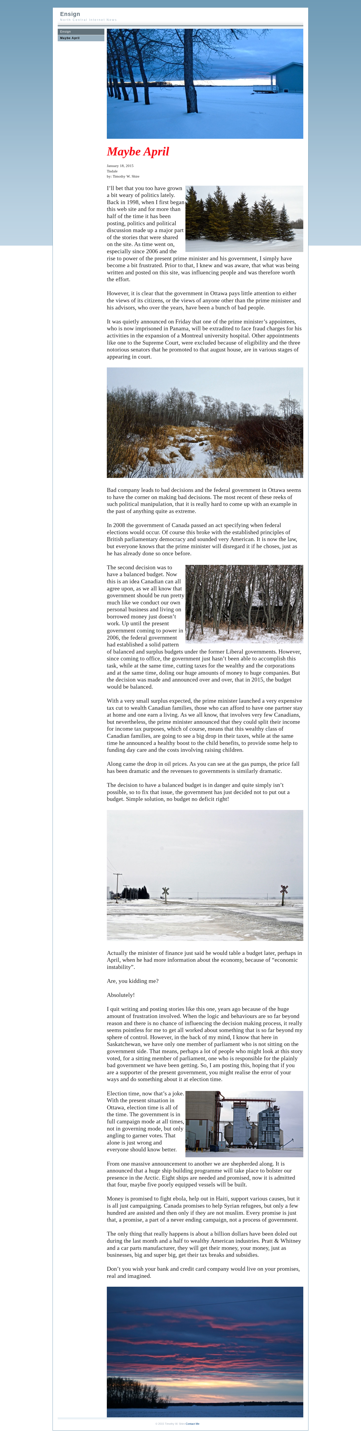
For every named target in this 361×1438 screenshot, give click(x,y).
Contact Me (192, 1423)
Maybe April (70, 38)
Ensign (65, 31)
